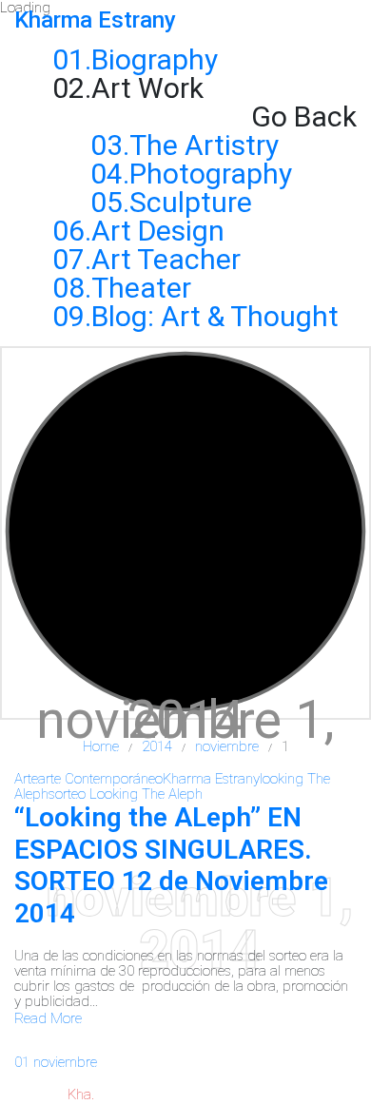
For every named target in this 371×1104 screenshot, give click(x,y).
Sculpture (190, 202)
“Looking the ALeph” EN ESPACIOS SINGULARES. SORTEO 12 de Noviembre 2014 (171, 865)
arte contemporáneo (100, 778)
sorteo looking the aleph (126, 794)
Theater (141, 287)
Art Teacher (166, 259)
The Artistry (204, 145)
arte (26, 778)
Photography (210, 173)
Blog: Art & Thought (215, 316)
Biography (154, 59)
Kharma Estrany (211, 778)
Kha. (81, 1094)
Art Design (158, 230)
